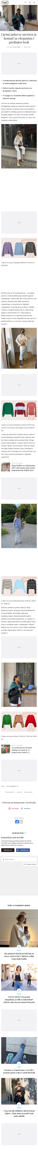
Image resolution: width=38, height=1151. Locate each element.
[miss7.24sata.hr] (5, 2)
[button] (34, 2)
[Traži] (25, 2)
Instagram (15, 808)
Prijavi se (8, 850)
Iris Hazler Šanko (15, 47)
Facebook (27, 808)
